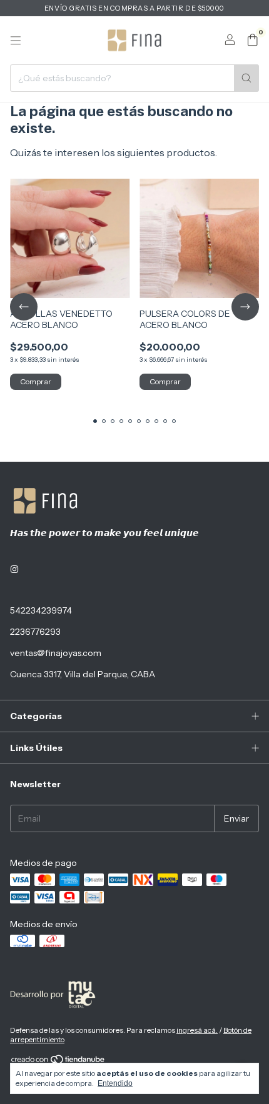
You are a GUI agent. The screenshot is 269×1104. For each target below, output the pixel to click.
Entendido (115, 1083)
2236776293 (35, 631)
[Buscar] (246, 78)
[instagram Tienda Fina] (14, 569)
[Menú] (15, 40)
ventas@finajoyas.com (55, 653)
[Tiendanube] (58, 1062)
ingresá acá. (197, 1030)
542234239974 (41, 610)
